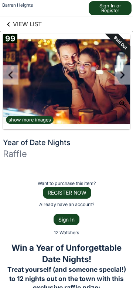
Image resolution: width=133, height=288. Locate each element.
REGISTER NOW (67, 192)
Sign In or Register (110, 8)
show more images (29, 120)
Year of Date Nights (37, 142)
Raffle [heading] (15, 153)
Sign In (66, 219)
